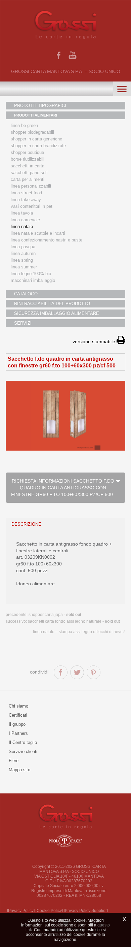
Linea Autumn (23, 253)
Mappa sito (19, 769)
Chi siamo (18, 706)
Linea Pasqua (23, 246)
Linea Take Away (26, 199)
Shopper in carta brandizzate (38, 145)
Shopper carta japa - (55, 614)
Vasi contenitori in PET (31, 206)
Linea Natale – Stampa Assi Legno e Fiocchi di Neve (78, 631)
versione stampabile (95, 341)
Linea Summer (24, 266)
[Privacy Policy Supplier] (86, 910)
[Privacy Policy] (21, 910)
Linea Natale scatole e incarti (38, 233)
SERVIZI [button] (23, 323)
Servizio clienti (23, 751)
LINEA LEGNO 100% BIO (31, 273)
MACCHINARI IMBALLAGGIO (33, 280)
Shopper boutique (27, 152)
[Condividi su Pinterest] (93, 672)
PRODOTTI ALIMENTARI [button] (35, 115)
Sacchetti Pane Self (29, 172)
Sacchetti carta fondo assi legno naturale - (74, 621)
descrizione (26, 524)
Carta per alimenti (27, 179)
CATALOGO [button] (26, 293)
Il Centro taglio (23, 742)
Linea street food (26, 192)
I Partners (18, 733)
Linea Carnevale (25, 219)
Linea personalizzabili (31, 186)
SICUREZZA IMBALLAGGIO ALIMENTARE (56, 313)
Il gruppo (17, 724)
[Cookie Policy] (49, 910)
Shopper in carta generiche (36, 138)
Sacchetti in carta (27, 165)
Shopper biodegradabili (32, 132)
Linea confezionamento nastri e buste (46, 239)
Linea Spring (22, 260)
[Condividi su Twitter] (77, 672)
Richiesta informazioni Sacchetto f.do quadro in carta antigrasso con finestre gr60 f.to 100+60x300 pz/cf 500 (63, 487)
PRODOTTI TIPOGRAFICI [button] (40, 105)
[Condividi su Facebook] (61, 672)
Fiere (13, 760)
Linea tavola (22, 213)
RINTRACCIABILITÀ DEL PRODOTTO (52, 303)
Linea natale (22, 226)
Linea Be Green (24, 125)
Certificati (18, 715)
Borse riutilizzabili (27, 159)
